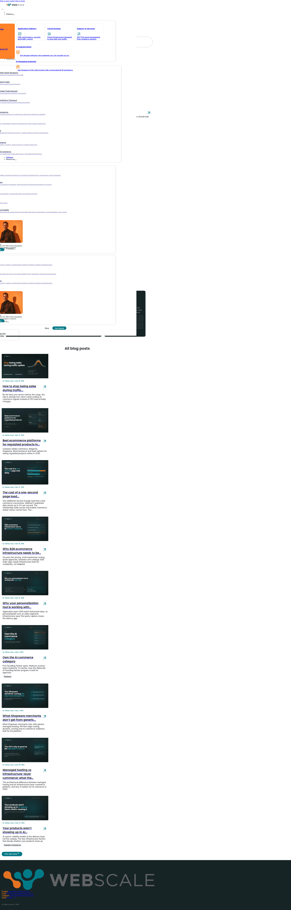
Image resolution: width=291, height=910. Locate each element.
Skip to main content (7, 1)
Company (5, 895)
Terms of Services (12, 893)
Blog (11, 895)
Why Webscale (19, 891)
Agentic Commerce (12, 845)
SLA (31, 893)
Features (11, 891)
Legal (4, 893)
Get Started (59, 328)
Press (23, 895)
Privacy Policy (24, 893)
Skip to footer (20, 1)
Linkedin (9, 897)
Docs (47, 328)
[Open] (3, 9)
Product (5, 891)
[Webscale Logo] (15, 5)
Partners (7, 676)
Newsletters (17, 895)
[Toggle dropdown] (14, 14)
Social (4, 897)
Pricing (27, 891)
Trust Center (29, 895)
